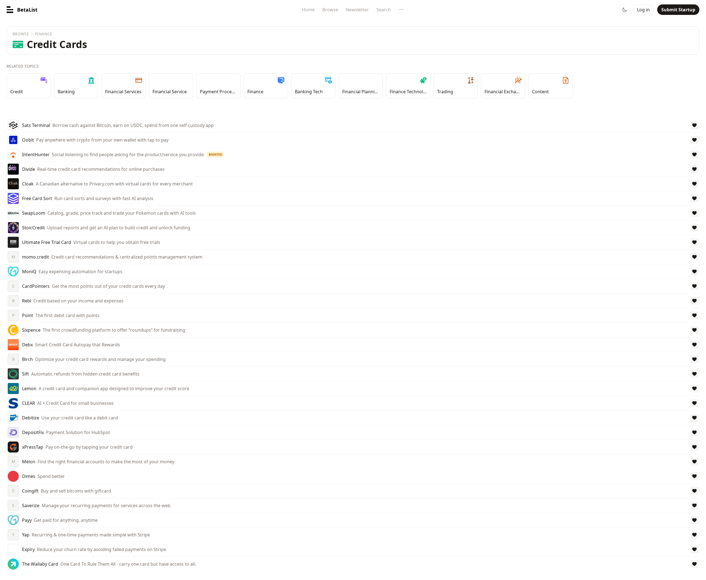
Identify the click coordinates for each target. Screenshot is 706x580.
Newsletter (357, 10)
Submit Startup (678, 10)
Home (308, 10)
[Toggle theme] (625, 10)
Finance (43, 33)
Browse (330, 10)
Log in (643, 10)
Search (383, 10)
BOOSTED (215, 154)
